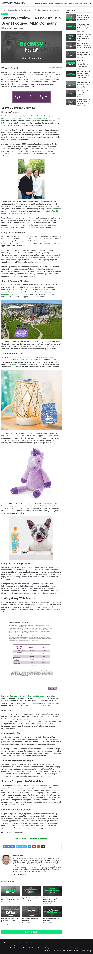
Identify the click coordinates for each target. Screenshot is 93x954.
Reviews (86, 3)
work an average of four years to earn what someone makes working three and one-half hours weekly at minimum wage (30, 257)
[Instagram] (25, 874)
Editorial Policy (67, 951)
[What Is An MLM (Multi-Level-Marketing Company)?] (71, 93)
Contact (76, 951)
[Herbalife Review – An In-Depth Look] (31, 911)
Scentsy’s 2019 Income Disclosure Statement (27, 696)
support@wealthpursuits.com (17, 945)
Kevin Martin (8, 28)
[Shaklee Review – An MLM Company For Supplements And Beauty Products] (71, 63)
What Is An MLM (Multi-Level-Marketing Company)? (84, 92)
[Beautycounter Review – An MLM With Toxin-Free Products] (10, 911)
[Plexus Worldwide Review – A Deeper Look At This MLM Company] (71, 45)
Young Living (34, 785)
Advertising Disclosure (55, 67)
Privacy (88, 951)
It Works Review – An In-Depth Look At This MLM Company (84, 84)
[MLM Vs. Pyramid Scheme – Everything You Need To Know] (71, 17)
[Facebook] (16, 874)
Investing (50, 3)
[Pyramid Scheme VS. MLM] (31, 891)
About (58, 951)
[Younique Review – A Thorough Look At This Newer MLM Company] (71, 54)
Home (5, 10)
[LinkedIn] (29, 846)
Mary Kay (46, 785)
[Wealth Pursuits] (13, 3)
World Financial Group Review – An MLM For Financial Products (50, 899)
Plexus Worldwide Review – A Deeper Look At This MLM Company (84, 45)
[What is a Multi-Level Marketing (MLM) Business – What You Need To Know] (71, 74)
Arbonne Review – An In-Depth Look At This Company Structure (84, 101)
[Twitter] (19, 874)
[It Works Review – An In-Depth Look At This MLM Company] (71, 84)
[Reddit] (38, 846)
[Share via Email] (43, 846)
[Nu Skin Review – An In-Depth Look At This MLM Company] (10, 891)
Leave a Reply (31, 932)
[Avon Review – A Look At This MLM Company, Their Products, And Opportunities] (71, 26)
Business (37, 3)
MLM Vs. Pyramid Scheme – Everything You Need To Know (83, 17)
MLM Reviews (22, 839)
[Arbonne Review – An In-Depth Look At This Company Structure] (71, 102)
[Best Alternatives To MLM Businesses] (52, 911)
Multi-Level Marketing (39, 839)
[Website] (14, 874)
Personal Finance (69, 3)
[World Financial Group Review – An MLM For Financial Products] (52, 891)
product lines (17, 364)
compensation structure (18, 737)
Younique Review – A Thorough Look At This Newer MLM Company (84, 54)
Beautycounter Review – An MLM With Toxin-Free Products (9, 920)
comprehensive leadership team (13, 294)
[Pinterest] (34, 846)
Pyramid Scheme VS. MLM (30, 898)
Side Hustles (78, 3)
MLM (40, 825)
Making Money (59, 3)
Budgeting (44, 3)
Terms (83, 951)
